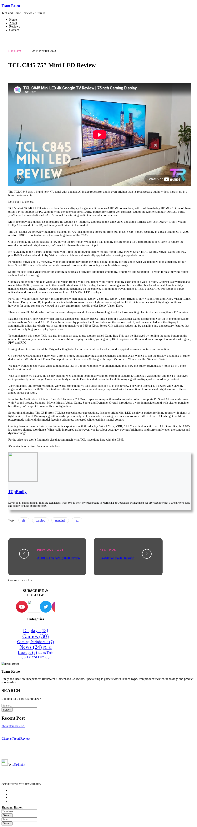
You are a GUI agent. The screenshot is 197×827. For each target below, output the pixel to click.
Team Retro (11, 6)
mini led (60, 520)
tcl (77, 520)
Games (35, 636)
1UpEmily (17, 491)
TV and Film (37, 657)
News (30, 647)
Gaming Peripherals (35, 642)
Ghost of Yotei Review (16, 738)
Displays (15, 50)
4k (23, 520)
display (40, 520)
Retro (42, 653)
